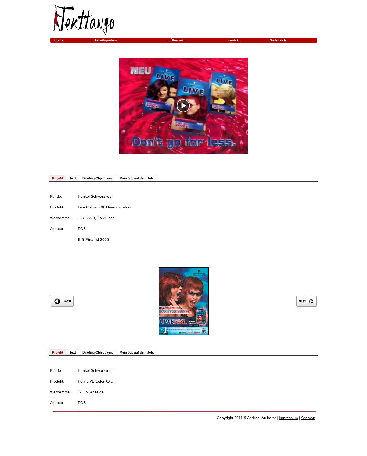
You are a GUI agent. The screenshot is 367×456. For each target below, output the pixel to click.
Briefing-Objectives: (97, 178)
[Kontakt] (244, 40)
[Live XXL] (184, 334)
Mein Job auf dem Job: (137, 178)
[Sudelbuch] (291, 40)
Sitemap (308, 418)
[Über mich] (192, 40)
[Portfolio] (123, 40)
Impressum (288, 418)
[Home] (67, 40)
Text (73, 178)
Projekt (57, 178)
